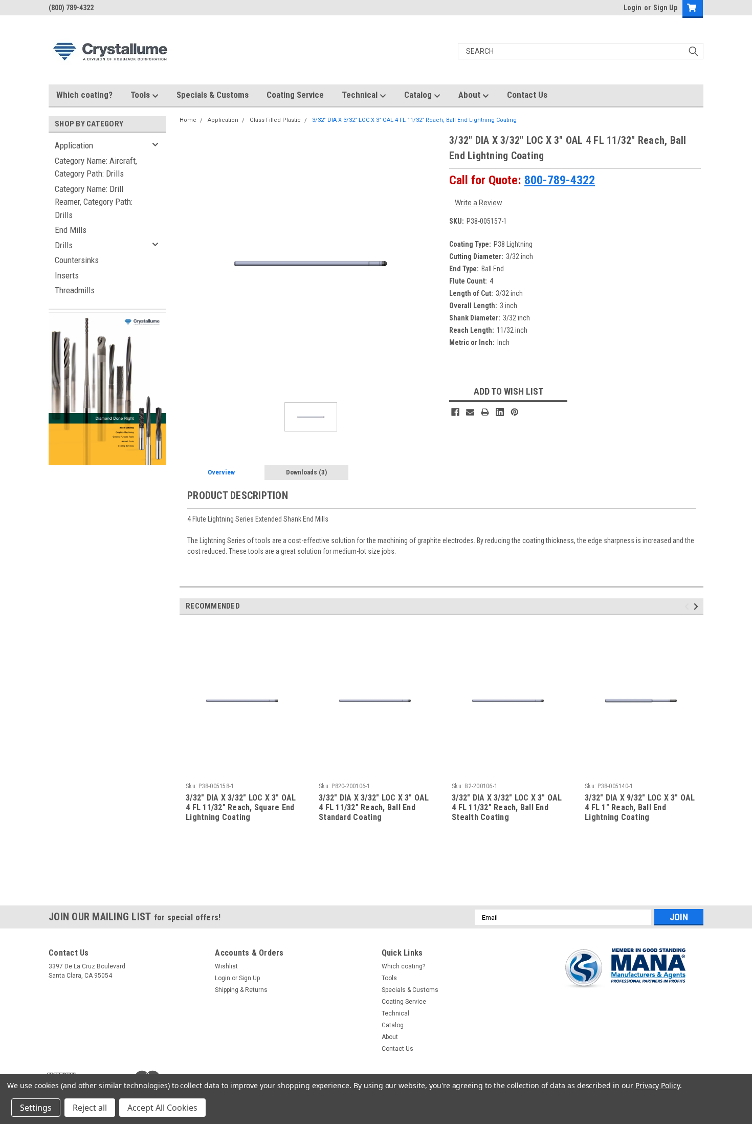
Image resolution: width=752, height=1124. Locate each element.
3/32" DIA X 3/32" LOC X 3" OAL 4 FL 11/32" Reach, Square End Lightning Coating (241, 807)
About (470, 95)
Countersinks (77, 260)
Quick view (242, 771)
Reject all (90, 1107)
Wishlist (226, 966)
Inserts (67, 275)
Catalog (419, 95)
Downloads (306, 472)
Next (697, 607)
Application (74, 145)
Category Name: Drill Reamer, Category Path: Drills (93, 202)
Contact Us (527, 95)
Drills (64, 245)
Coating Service (295, 95)
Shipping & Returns (241, 989)
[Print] (485, 412)
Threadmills (75, 290)
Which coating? (84, 95)
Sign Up (665, 8)
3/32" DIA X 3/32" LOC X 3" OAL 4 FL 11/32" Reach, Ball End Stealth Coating (507, 807)
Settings (36, 1107)
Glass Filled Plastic (275, 120)
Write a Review (478, 203)
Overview (221, 472)
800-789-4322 (559, 180)
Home (188, 120)
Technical (361, 95)
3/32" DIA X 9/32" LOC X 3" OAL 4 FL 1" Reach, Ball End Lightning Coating (640, 807)
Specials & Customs (212, 95)
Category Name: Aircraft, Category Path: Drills (96, 167)
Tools (141, 95)
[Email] (470, 412)
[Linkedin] (500, 412)
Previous (688, 607)
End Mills (70, 230)
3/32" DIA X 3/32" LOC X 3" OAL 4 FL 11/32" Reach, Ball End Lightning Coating (414, 120)
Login (633, 8)
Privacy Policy (657, 1085)
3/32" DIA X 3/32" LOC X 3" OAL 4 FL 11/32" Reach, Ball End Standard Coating (374, 807)
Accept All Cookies (162, 1107)
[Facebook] (455, 412)
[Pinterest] (515, 412)
